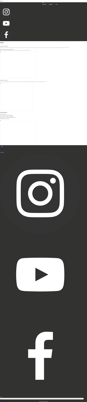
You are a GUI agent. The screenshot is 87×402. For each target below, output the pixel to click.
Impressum (1, 400)
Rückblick (51, 4)
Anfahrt (56, 4)
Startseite (44, 4)
